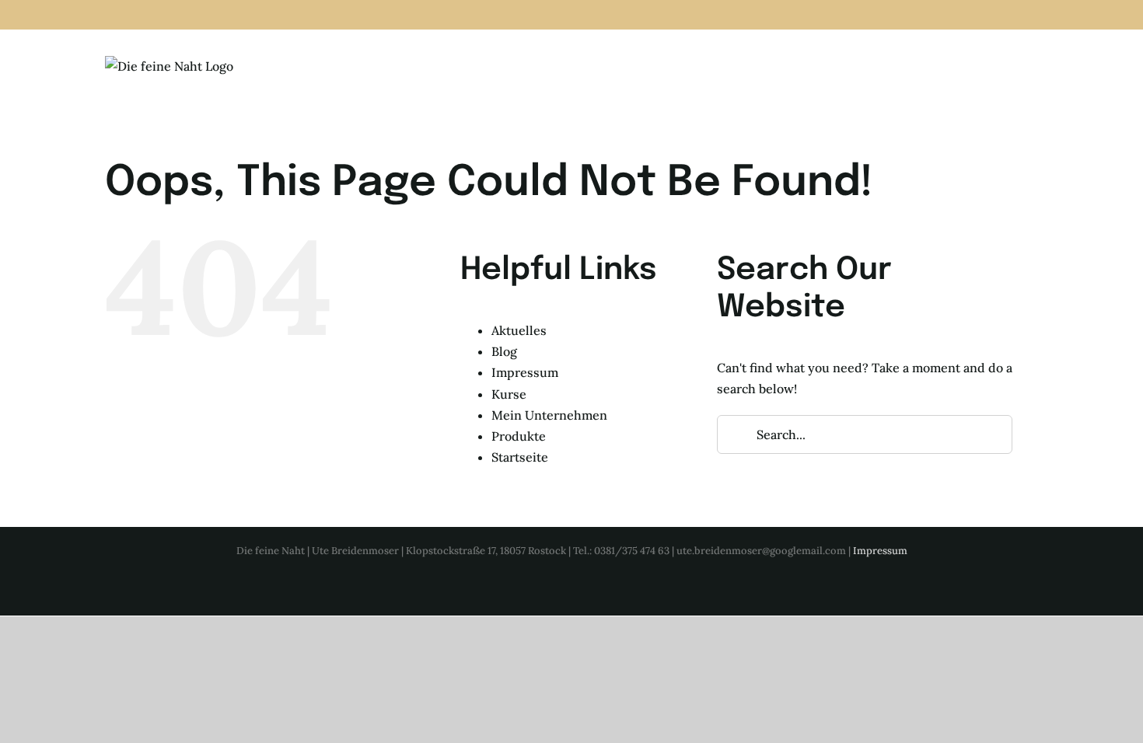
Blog (504, 351)
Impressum (524, 372)
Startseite (519, 457)
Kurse (508, 394)
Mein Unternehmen (549, 415)
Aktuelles (519, 330)
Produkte (518, 436)
